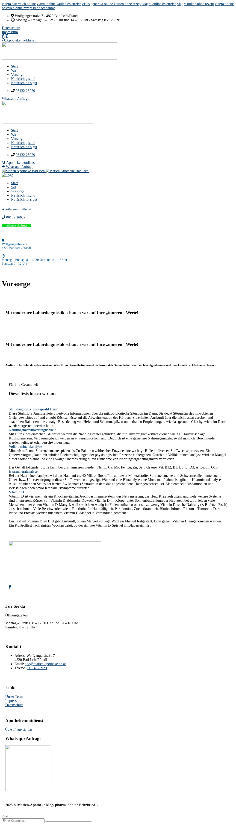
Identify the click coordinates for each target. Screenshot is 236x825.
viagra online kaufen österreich (59, 4)
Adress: (21, 655)
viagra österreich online (19, 4)
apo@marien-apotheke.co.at (45, 664)
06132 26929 (25, 91)
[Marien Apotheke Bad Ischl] (24, 171)
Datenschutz (11, 28)
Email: (19, 664)
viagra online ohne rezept (195, 4)
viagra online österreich (159, 4)
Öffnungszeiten (16, 615)
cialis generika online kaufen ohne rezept (112, 4)
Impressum (10, 32)
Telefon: (21, 668)
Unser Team (14, 696)
